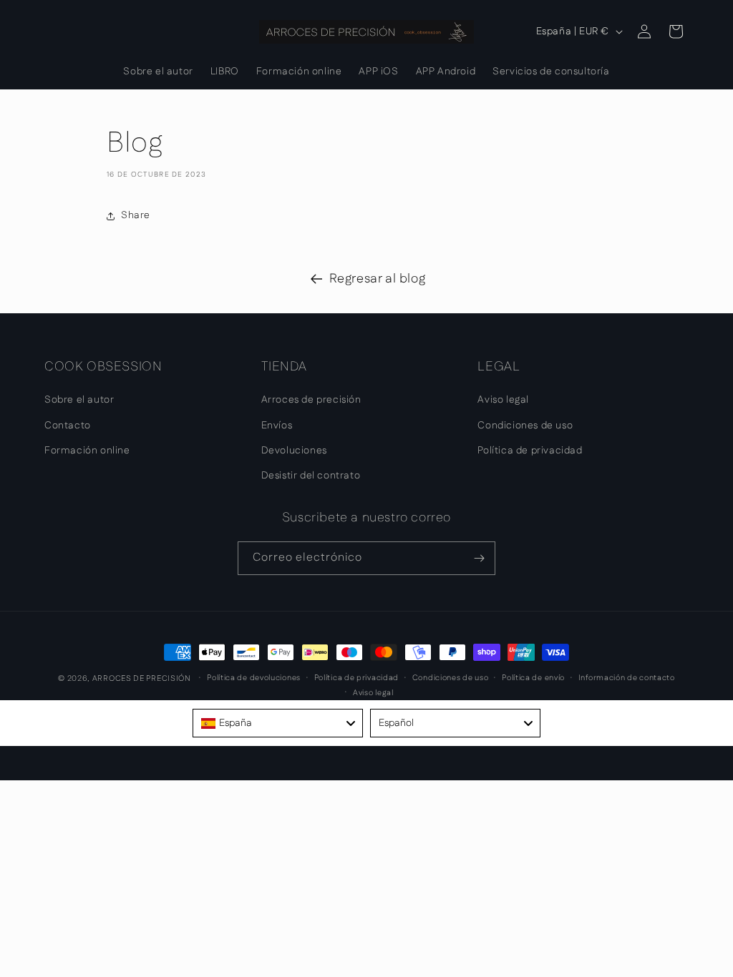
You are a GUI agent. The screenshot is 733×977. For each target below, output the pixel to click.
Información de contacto (626, 678)
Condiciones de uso (525, 425)
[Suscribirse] (479, 558)
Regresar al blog (377, 279)
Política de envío (533, 678)
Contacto (67, 425)
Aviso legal (503, 400)
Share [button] (135, 215)
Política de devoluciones (254, 678)
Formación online (87, 450)
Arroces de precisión (311, 400)
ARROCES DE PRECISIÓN (141, 678)
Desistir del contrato (311, 475)
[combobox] (278, 723)
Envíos (277, 425)
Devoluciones (294, 450)
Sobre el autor (79, 400)
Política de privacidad (529, 450)
